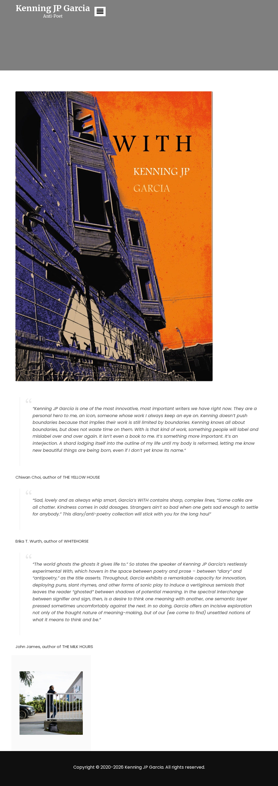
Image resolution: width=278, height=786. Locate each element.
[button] (100, 11)
